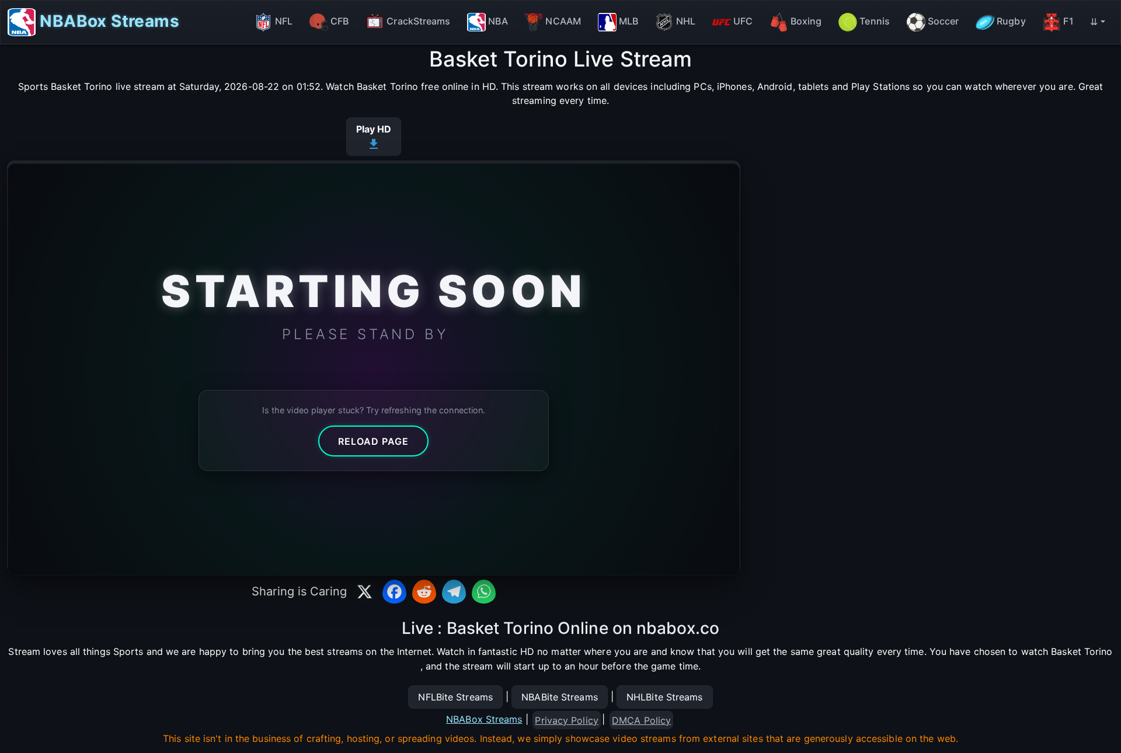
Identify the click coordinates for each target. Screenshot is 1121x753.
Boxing (806, 21)
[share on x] (365, 592)
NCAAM (563, 21)
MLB (628, 21)
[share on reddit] (424, 592)
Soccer (943, 21)
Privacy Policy (566, 720)
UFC (743, 21)
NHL (685, 21)
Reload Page (373, 441)
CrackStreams (418, 21)
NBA (497, 21)
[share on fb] (394, 592)
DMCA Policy (641, 720)
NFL (284, 21)
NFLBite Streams (455, 697)
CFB (339, 21)
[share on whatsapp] (484, 592)
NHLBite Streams (664, 697)
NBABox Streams (107, 20)
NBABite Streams (559, 697)
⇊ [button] (1094, 21)
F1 (1068, 21)
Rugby (1011, 21)
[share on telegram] (454, 592)
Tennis (874, 21)
